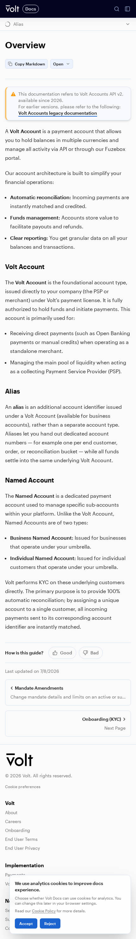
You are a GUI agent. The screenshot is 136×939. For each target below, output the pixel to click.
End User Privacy (22, 848)
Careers (13, 821)
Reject (50, 923)
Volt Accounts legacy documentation (57, 113)
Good (66, 652)
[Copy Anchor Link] (49, 266)
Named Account (29, 480)
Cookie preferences (22, 786)
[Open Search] (116, 8)
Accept (26, 923)
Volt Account (25, 266)
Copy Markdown (30, 64)
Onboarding (17, 830)
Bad (94, 652)
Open (58, 64)
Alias (12, 391)
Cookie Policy (44, 911)
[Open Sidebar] (127, 8)
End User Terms (21, 839)
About (11, 812)
